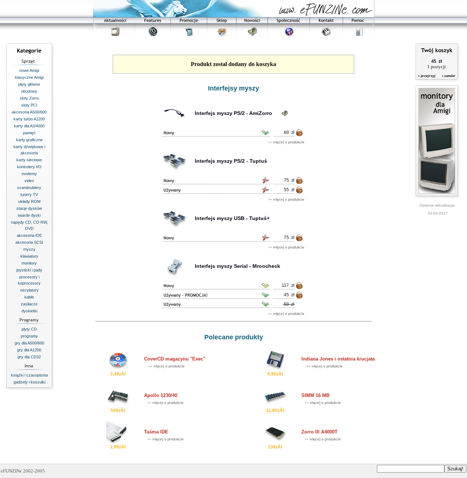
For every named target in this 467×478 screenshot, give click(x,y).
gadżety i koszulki (29, 382)
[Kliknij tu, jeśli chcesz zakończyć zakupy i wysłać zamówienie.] (446, 80)
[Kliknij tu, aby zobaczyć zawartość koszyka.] (427, 80)
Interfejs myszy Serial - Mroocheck (237, 266)
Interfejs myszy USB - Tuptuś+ (232, 218)
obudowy (29, 91)
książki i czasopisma (29, 375)
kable (29, 297)
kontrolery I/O (29, 167)
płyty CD (29, 329)
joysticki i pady (29, 270)
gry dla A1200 (29, 350)
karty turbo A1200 (29, 119)
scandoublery (29, 187)
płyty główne (29, 84)
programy (29, 336)
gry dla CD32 (29, 357)
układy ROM (29, 201)
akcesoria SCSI (29, 242)
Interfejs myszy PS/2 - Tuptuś (231, 161)
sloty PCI (29, 105)
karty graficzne (29, 140)
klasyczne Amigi (29, 77)
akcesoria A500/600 (29, 112)
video (29, 180)
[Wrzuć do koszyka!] (299, 134)
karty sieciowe (29, 160)
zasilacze (29, 304)
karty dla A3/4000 (29, 126)
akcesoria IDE (29, 235)
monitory (29, 263)
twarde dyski (29, 215)
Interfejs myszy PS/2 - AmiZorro (233, 113)
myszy (29, 249)
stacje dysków (29, 208)
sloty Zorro (29, 98)
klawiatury (29, 256)
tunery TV (29, 194)
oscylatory (29, 290)
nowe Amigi (29, 70)
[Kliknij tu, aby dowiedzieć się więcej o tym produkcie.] (286, 142)
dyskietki (29, 311)
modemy (29, 173)
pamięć (29, 133)
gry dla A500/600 (29, 343)
